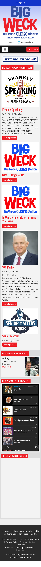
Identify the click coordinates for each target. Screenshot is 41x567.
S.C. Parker (8, 267)
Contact (18, 547)
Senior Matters (10, 336)
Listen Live (32, 49)
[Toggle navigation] (5, 49)
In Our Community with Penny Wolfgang (19, 219)
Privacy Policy (12, 542)
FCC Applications (32, 539)
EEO (20, 539)
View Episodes (10, 138)
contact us (33, 534)
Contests (9, 547)
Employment (28, 547)
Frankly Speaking (12, 109)
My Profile (6, 367)
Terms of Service (28, 542)
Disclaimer (20, 545)
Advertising (21, 550)
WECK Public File (9, 539)
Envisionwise (19, 557)
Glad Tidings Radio (13, 175)
